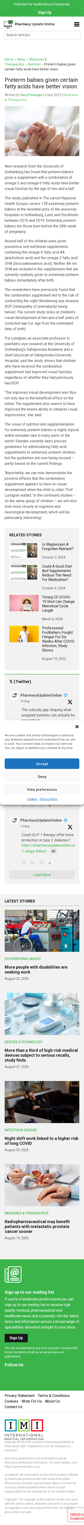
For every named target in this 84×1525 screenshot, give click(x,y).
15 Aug (24, 701)
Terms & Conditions (54, 1395)
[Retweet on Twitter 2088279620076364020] (33, 806)
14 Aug (24, 826)
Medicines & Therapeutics (27, 1213)
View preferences (42, 789)
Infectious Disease (21, 1130)
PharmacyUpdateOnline (41, 695)
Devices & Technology (23, 1042)
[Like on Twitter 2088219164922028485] (43, 863)
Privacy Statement (20, 1395)
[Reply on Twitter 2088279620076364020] (25, 806)
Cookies (32, 799)
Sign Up (44, 12)
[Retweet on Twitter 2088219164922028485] (33, 863)
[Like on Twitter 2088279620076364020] (43, 806)
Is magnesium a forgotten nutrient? (58, 546)
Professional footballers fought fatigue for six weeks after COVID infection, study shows (58, 639)
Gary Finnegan (31, 95)
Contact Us (13, 1407)
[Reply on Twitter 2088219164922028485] (25, 863)
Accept (42, 764)
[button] (77, 726)
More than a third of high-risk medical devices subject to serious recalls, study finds (41, 1055)
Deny (42, 776)
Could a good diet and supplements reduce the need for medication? (57, 573)
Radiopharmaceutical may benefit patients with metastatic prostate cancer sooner (37, 1226)
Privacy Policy (48, 799)
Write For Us (31, 1401)
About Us (52, 1401)
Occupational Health (23, 959)
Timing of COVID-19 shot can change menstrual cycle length (58, 604)
